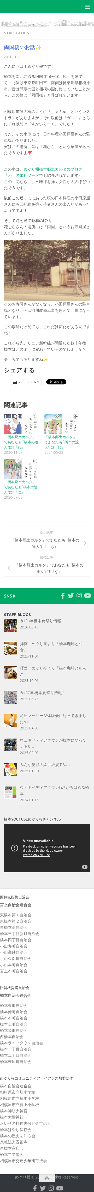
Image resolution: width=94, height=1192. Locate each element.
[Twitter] (71, 596)
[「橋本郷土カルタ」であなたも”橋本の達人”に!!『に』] (21, 469)
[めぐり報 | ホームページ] (31, 6)
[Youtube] (87, 596)
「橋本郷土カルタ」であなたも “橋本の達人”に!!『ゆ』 (61, 442)
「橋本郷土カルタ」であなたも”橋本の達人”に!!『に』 (21, 487)
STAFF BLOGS (16, 33)
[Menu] (87, 6)
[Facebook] (63, 596)
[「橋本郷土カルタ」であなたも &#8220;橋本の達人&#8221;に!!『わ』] (21, 424)
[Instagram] (79, 596)
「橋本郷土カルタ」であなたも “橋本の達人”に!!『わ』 (21, 442)
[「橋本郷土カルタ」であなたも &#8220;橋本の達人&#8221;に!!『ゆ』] (62, 424)
